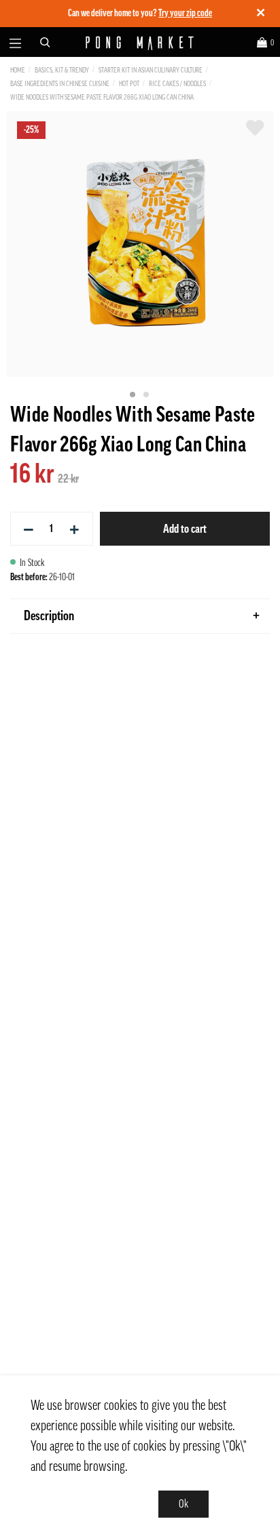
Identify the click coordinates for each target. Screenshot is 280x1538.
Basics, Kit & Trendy (62, 70)
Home (17, 70)
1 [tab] (133, 395)
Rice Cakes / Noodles (177, 83)
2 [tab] (146, 395)
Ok (183, 1504)
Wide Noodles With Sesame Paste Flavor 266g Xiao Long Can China (102, 97)
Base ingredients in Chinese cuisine (59, 83)
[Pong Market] (140, 42)
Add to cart (185, 529)
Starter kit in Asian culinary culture (151, 70)
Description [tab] (49, 616)
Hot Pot (129, 83)
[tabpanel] (140, 244)
